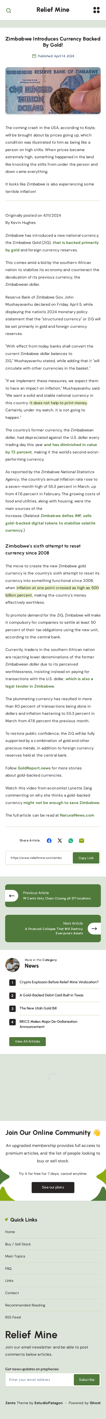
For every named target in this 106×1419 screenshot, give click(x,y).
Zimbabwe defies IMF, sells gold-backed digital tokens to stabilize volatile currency (50, 523)
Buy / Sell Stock (18, 1244)
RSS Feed (13, 1317)
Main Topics (15, 1256)
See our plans (53, 1187)
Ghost (95, 1403)
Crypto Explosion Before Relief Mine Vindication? (59, 982)
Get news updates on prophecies (32, 1369)
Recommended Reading (25, 1305)
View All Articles (27, 1041)
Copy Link (86, 858)
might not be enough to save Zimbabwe (61, 802)
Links (9, 1280)
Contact (12, 1293)
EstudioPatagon (48, 1403)
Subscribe (86, 1380)
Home (10, 1231)
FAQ (8, 1268)
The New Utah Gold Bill (38, 1008)
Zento (10, 1403)
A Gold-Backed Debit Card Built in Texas (51, 995)
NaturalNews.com (77, 815)
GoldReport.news (34, 768)
